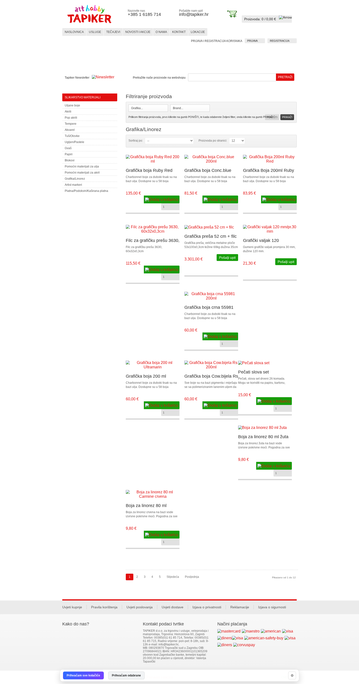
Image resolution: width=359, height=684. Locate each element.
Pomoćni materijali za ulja (82, 166)
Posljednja (192, 577)
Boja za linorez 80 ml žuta (263, 436)
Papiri (69, 154)
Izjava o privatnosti (206, 607)
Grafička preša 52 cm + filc (210, 236)
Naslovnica (74, 32)
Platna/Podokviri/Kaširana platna (86, 191)
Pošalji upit (227, 257)
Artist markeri (73, 185)
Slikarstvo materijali (82, 97)
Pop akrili (71, 117)
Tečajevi (113, 32)
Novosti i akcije (137, 32)
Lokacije (198, 32)
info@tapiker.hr (194, 14)
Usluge (95, 32)
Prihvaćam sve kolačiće (83, 675)
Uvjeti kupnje (72, 607)
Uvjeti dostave (172, 607)
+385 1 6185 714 (144, 14)
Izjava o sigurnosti (272, 607)
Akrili (68, 111)
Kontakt (179, 32)
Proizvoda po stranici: (213, 140)
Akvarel (70, 130)
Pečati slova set (253, 372)
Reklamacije (239, 607)
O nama (161, 32)
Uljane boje (72, 105)
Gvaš (68, 148)
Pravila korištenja (104, 607)
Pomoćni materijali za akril (82, 172)
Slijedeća (173, 577)
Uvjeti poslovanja (140, 607)
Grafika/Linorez (75, 178)
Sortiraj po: (135, 140)
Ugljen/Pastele (74, 142)
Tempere (70, 123)
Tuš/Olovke (72, 136)
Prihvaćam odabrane (126, 675)
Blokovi (69, 160)
